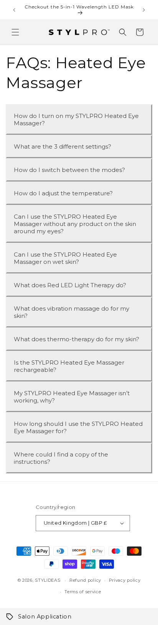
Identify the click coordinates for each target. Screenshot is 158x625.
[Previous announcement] (14, 10)
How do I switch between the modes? (69, 169)
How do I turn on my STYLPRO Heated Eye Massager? (76, 119)
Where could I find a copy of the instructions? (61, 458)
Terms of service (82, 591)
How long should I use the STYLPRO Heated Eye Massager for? (78, 427)
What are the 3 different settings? (62, 146)
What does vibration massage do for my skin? (71, 312)
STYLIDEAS (47, 580)
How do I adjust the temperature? (63, 193)
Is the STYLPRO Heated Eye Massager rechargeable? (69, 366)
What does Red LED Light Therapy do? (70, 285)
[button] (15, 32)
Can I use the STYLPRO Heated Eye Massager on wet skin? (65, 258)
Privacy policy (125, 580)
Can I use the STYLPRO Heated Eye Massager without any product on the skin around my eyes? (75, 224)
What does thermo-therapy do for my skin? (76, 339)
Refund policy (85, 580)
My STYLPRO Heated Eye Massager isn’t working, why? (72, 396)
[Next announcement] (143, 10)
